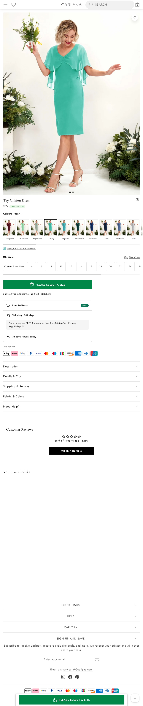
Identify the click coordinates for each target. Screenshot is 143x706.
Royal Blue (92, 228)
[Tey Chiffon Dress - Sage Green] (15, 574)
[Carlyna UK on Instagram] (63, 677)
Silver (133, 228)
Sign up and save (71, 639)
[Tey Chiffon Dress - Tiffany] (20, 574)
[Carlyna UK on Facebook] (70, 677)
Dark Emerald (78, 228)
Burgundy (9, 228)
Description (10, 366)
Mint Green (23, 228)
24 (130, 266)
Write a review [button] (71, 451)
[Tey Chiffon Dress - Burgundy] (5, 574)
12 (71, 266)
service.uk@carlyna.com (78, 669)
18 (100, 266)
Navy (106, 228)
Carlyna (70, 627)
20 (110, 266)
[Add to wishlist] (134, 17)
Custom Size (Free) (14, 266)
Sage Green (37, 228)
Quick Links (70, 605)
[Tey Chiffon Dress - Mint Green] (10, 574)
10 (61, 266)
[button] (71, 700)
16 (90, 266)
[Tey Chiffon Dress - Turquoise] (25, 574)
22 (120, 266)
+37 (29, 574)
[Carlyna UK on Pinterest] (77, 677)
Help (70, 616)
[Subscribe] (97, 659)
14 (81, 266)
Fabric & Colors (13, 396)
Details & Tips (12, 376)
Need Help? (11, 406)
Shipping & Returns (16, 386)
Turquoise (64, 228)
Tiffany (51, 228)
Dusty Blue (119, 228)
